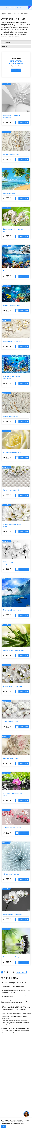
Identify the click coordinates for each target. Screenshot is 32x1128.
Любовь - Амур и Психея (11, 758)
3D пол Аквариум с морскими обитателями (12, 377)
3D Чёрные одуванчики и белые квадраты (13, 563)
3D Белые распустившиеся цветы (12, 525)
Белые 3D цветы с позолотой (12, 341)
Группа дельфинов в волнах (12, 610)
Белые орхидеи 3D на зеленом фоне (13, 230)
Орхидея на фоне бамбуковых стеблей (13, 794)
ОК (3, 1126)
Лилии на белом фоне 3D (11, 490)
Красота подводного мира (11, 305)
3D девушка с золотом (10, 416)
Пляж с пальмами (9, 193)
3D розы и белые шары (10, 722)
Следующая (20, 972)
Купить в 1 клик (24, 122)
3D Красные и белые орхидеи (12, 828)
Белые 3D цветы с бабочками (12, 686)
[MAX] (29, 8)
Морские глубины (9, 271)
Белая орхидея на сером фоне (13, 914)
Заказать (16, 70)
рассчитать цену (17, 122)
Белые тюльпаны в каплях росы (13, 650)
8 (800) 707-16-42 (13, 8)
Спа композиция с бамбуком (12, 957)
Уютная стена (12, 0)
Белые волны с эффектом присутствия (11, 116)
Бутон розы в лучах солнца (12, 452)
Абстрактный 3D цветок (11, 874)
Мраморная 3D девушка (11, 154)
